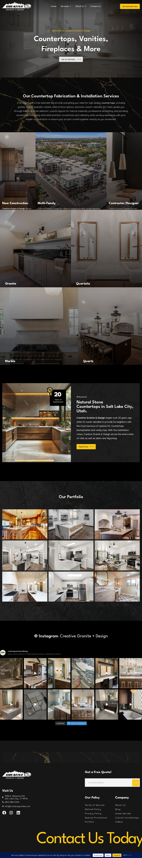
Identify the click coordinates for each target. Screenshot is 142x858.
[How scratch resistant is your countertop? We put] (35, 704)
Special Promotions (96, 817)
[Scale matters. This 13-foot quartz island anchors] (83, 704)
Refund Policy (93, 809)
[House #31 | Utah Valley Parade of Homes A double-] (130, 673)
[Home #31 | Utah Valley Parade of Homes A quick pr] (59, 704)
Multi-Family (47, 203)
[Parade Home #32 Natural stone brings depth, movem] (35, 673)
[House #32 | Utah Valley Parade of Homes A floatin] (11, 704)
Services (65, 6)
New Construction (15, 203)
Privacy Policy (93, 813)
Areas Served (123, 813)
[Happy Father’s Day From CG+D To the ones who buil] (11, 673)
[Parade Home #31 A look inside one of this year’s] (59, 673)
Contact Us (95, 6)
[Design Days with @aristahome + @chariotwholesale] (83, 673)
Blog (117, 809)
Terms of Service (95, 805)
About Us (79, 6)
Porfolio (89, 822)
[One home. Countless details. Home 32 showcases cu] (130, 704)
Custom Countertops (127, 817)
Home (53, 6)
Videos (119, 822)
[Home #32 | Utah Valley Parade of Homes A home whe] (106, 673)
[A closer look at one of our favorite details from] (106, 704)
